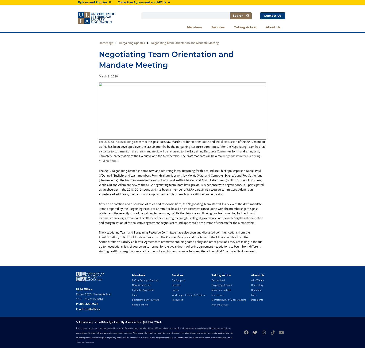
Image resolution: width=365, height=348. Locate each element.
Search (239, 15)
